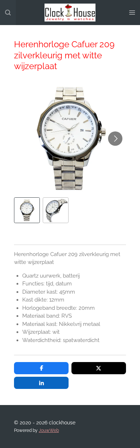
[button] (27, 210)
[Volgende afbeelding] (115, 138)
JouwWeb (49, 430)
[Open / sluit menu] (132, 12)
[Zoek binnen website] (8, 12)
